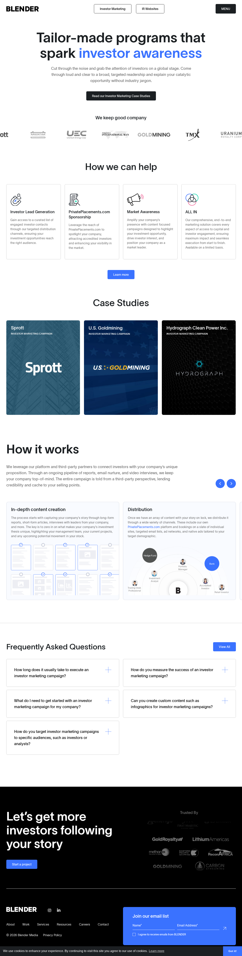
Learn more (121, 274)
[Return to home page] (22, 8)
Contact (103, 924)
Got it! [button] (232, 951)
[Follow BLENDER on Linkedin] (58, 910)
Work (25, 924)
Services (43, 924)
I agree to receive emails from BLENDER (162, 934)
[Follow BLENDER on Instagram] (49, 910)
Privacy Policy (52, 935)
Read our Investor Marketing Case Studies (121, 96)
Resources (64, 924)
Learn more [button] (156, 951)
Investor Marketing (112, 8)
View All (224, 646)
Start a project (22, 864)
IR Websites (150, 8)
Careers (84, 924)
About (10, 924)
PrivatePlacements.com (144, 527)
